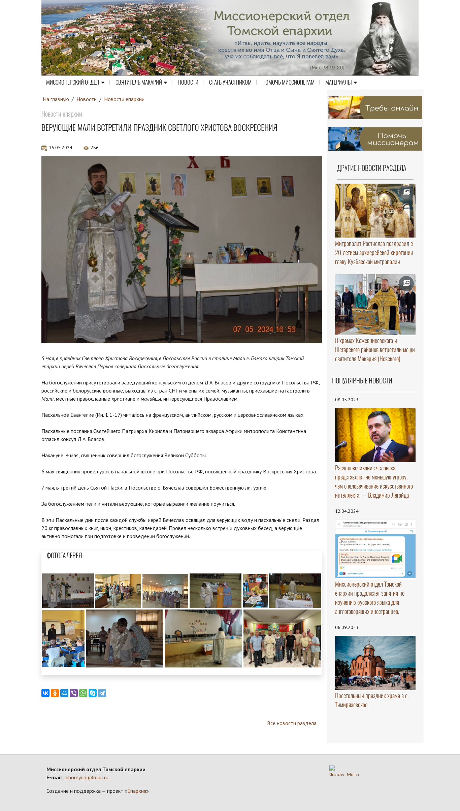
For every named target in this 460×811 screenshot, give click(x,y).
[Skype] (93, 693)
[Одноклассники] (55, 693)
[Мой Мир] (64, 693)
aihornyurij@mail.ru (86, 777)
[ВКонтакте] (45, 693)
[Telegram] (102, 693)
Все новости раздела (292, 723)
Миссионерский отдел (72, 82)
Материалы (338, 82)
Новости (188, 82)
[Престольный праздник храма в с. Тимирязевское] (375, 662)
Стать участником (230, 82)
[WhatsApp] (83, 693)
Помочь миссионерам (288, 82)
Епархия (136, 790)
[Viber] (74, 693)
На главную (56, 99)
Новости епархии (124, 99)
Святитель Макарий (139, 82)
